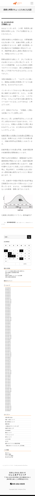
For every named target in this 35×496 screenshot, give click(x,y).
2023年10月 (8, 338)
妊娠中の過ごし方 (9, 428)
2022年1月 (8, 369)
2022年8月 (8, 358)
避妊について (8, 432)
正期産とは (6, 24)
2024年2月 (8, 332)
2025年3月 (8, 313)
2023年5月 (8, 345)
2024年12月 (8, 317)
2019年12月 (8, 406)
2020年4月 (8, 400)
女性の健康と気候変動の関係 (12, 272)
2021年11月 (8, 372)
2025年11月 (8, 301)
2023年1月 (8, 351)
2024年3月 (8, 330)
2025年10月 (8, 302)
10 (9, 253)
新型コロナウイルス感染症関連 (12, 443)
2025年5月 (8, 310)
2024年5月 (8, 327)
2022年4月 (8, 364)
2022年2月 (8, 367)
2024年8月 (8, 323)
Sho (5, 222)
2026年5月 (8, 292)
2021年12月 (8, 370)
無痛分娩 (7, 423)
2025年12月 (8, 299)
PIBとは (7, 274)
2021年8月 (8, 376)
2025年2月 (8, 314)
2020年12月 (8, 388)
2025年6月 (8, 308)
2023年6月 (8, 344)
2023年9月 (8, 339)
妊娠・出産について (20, 222)
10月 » (25, 263)
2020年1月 (8, 404)
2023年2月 (8, 350)
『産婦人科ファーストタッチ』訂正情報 (14, 445)
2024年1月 (8, 333)
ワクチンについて (9, 434)
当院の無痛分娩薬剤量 (10, 277)
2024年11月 (8, 319)
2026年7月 (8, 289)
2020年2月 (8, 403)
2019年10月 (8, 409)
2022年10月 (8, 356)
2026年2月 (8, 296)
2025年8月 (8, 305)
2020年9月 (8, 392)
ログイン (7, 452)
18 (13, 256)
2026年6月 (8, 291)
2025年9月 (8, 304)
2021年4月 (8, 382)
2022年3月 (8, 366)
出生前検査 (7, 430)
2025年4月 (8, 311)
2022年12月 (8, 353)
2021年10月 (8, 373)
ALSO (6, 441)
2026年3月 (8, 295)
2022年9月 (8, 357)
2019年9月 (8, 410)
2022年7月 (8, 360)
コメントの (9, 455)
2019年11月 (8, 407)
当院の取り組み (9, 417)
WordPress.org (9, 457)
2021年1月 (8, 387)
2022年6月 (8, 361)
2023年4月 (8, 347)
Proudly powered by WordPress (21, 465)
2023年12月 (8, 335)
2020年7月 (8, 395)
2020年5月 (8, 398)
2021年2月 (8, 385)
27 (21, 258)
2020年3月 (8, 401)
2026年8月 (8, 288)
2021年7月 (8, 378)
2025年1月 (8, 316)
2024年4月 (8, 329)
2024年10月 (8, 320)
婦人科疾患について (10, 421)
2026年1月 (8, 298)
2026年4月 (8, 293)
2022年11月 (8, 354)
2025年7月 (8, 307)
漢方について (8, 436)
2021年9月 (8, 375)
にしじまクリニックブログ (8, 465)
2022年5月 (8, 363)
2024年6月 (8, 326)
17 (9, 256)
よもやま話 (7, 439)
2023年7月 (8, 342)
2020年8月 (8, 394)
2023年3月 (8, 348)
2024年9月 (8, 322)
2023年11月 (8, 336)
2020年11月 (8, 390)
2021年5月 (8, 381)
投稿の (8, 454)
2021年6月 (8, 379)
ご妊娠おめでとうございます (12, 426)
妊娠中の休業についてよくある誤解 (13, 275)
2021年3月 (8, 384)
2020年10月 (8, 391)
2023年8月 (8, 341)
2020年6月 (8, 397)
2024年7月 (8, 325)
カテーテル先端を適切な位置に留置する (14, 271)
